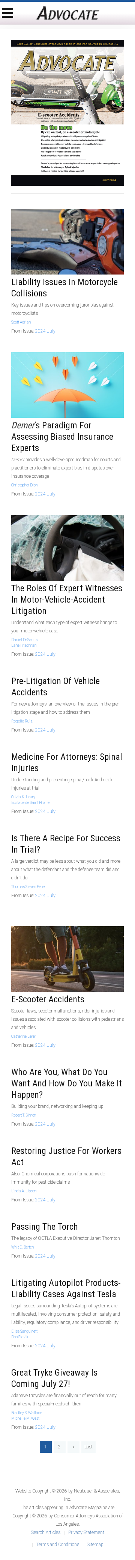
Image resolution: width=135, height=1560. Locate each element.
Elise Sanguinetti (25, 1331)
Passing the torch (44, 1226)
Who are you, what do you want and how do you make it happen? (66, 1083)
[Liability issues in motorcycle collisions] (67, 241)
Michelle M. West (25, 1418)
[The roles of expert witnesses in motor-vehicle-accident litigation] (67, 547)
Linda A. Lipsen (23, 1191)
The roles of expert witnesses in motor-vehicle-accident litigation (66, 599)
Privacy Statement (86, 1532)
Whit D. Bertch (22, 1247)
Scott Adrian (21, 322)
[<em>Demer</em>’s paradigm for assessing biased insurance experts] (67, 384)
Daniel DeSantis (24, 640)
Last (88, 1447)
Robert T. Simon (23, 1115)
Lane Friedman (23, 645)
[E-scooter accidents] (67, 958)
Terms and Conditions (57, 1544)
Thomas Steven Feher (28, 887)
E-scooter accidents (47, 999)
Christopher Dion (24, 485)
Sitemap (95, 1544)
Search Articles (45, 1532)
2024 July (45, 331)
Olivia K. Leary (23, 797)
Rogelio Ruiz (22, 721)
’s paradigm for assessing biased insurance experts (62, 436)
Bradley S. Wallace (26, 1413)
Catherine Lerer (23, 1036)
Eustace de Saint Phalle (30, 803)
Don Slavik (19, 1337)
